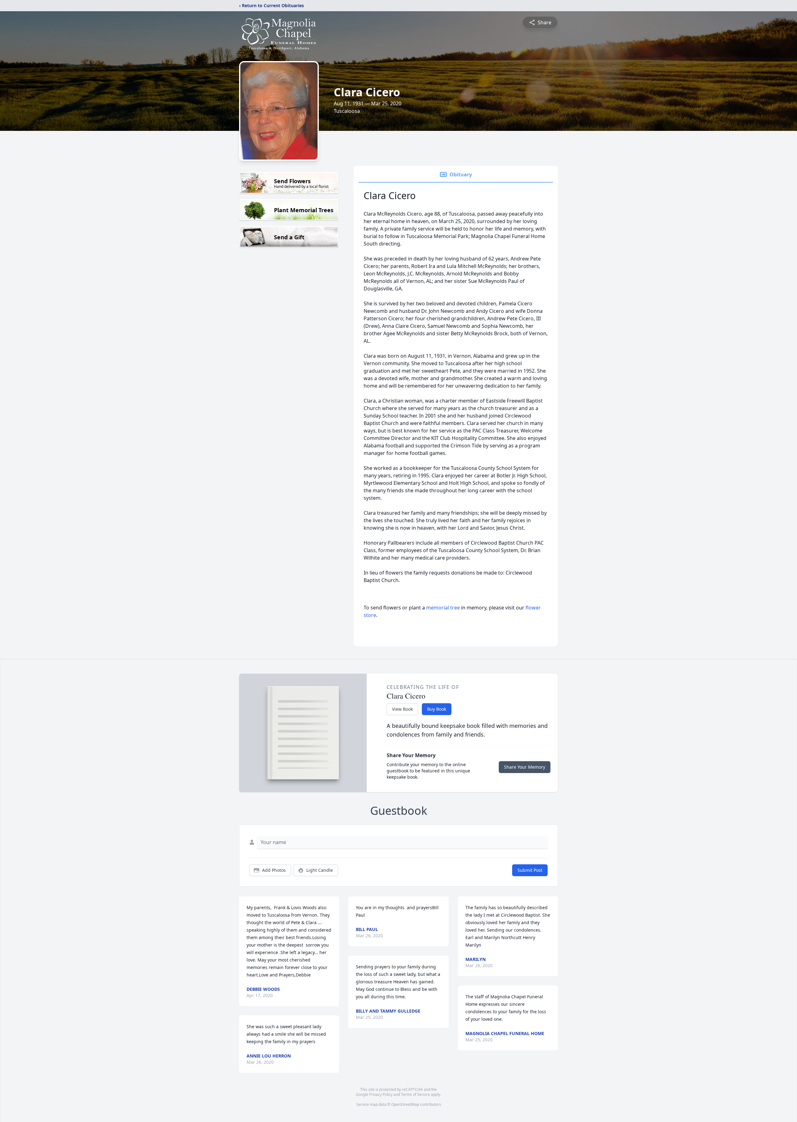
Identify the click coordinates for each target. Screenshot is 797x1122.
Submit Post (529, 870)
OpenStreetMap (405, 1104)
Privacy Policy (381, 1094)
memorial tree (443, 607)
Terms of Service (415, 1094)
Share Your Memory (524, 767)
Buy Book (436, 709)
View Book (402, 709)
